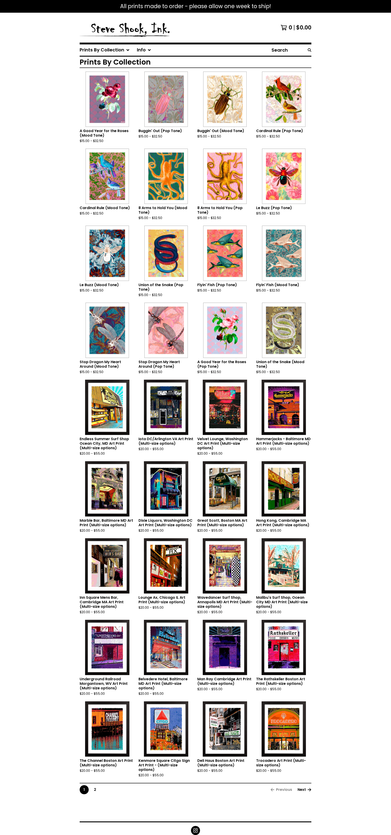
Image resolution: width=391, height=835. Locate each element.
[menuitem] (105, 50)
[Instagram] (195, 830)
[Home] (125, 27)
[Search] (309, 50)
